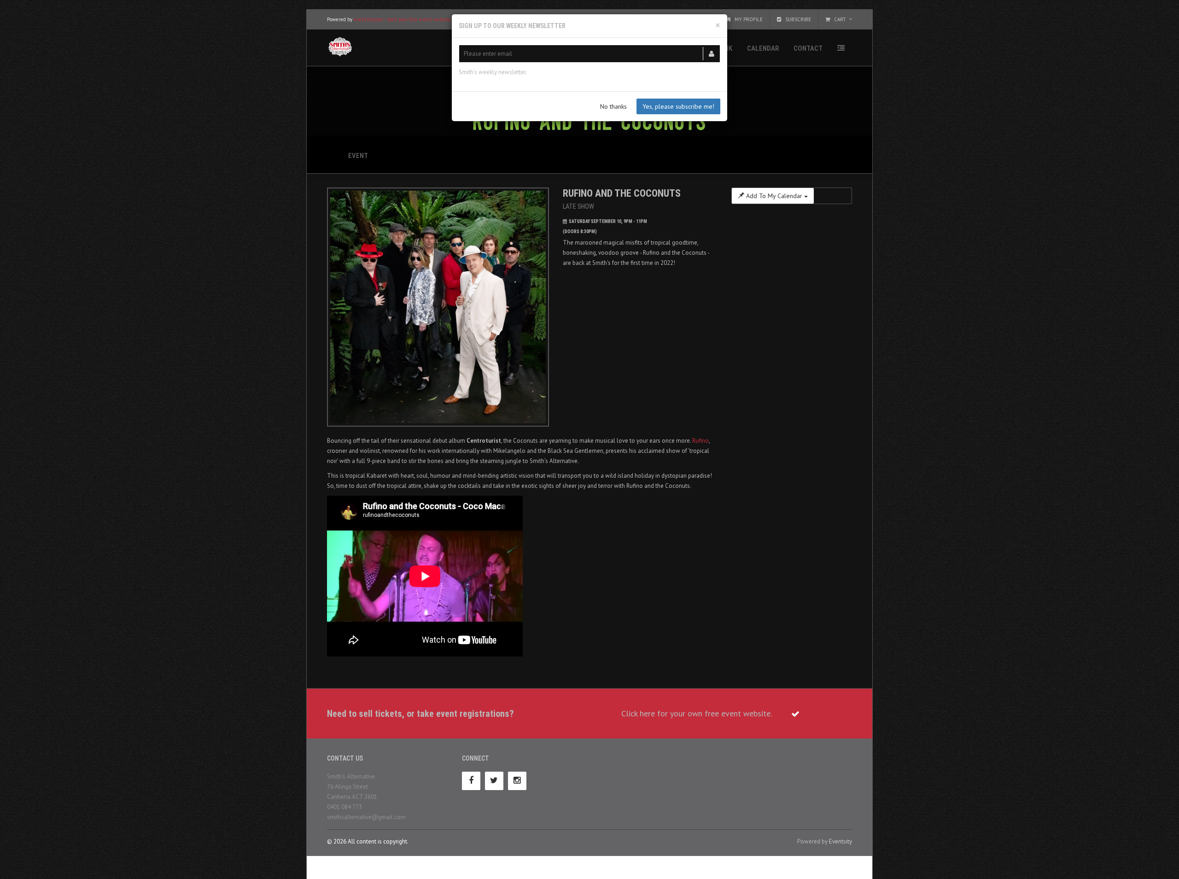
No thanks (613, 106)
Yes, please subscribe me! (678, 106)
